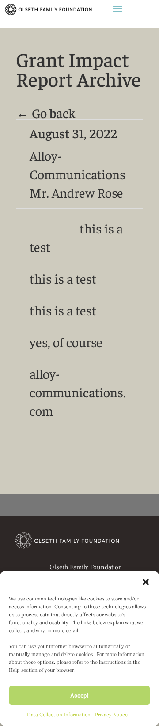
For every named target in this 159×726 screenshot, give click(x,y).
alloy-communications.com (78, 392)
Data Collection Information (59, 714)
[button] (145, 582)
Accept (79, 696)
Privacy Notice (111, 714)
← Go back (46, 112)
